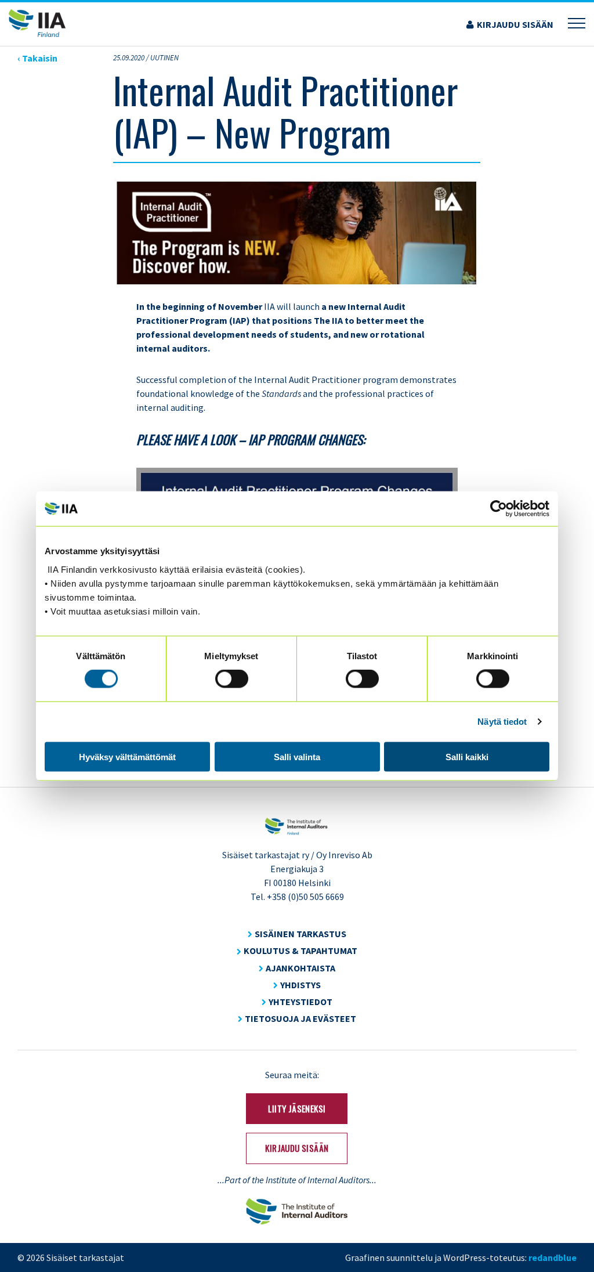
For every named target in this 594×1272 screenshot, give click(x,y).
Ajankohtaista (300, 968)
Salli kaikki (467, 756)
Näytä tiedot (502, 722)
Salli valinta (297, 756)
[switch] (231, 679)
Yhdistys (300, 985)
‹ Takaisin (37, 58)
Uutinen (164, 58)
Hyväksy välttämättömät (127, 756)
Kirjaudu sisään (515, 24)
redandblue (552, 1257)
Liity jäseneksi (296, 1108)
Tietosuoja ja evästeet (300, 1018)
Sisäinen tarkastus (300, 933)
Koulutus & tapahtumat (300, 950)
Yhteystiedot (300, 1001)
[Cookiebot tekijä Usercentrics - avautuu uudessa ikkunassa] (498, 509)
